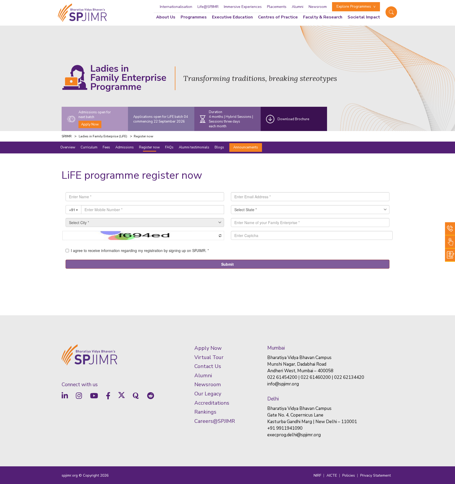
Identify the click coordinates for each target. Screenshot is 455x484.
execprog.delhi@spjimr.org (294, 435)
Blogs (219, 147)
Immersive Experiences (243, 6)
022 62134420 (349, 377)
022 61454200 (282, 377)
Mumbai (276, 348)
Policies (348, 475)
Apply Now (90, 124)
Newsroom (318, 6)
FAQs (169, 147)
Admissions (124, 147)
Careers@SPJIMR (214, 420)
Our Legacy (207, 393)
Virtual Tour (209, 357)
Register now (149, 147)
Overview (67, 147)
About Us (165, 17)
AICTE (332, 475)
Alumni (297, 6)
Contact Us (207, 366)
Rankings (205, 411)
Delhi (273, 398)
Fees (106, 147)
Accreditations (211, 402)
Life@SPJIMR (208, 6)
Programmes (194, 17)
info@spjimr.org (283, 384)
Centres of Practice (278, 17)
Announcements (245, 147)
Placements (276, 6)
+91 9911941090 (285, 428)
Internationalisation (176, 6)
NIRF (317, 475)
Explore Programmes (354, 6)
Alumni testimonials (194, 147)
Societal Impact (364, 17)
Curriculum (89, 147)
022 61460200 (316, 377)
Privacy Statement (375, 475)
